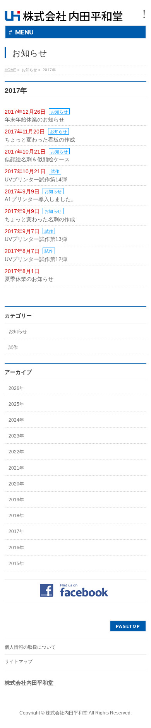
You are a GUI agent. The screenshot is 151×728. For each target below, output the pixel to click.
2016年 (16, 547)
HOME (10, 70)
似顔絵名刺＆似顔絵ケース (37, 159)
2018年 (16, 515)
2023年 (16, 436)
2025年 (16, 404)
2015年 (16, 563)
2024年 (16, 420)
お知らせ (59, 111)
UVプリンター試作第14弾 (36, 179)
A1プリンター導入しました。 (40, 199)
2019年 (16, 499)
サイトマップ (19, 661)
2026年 (16, 388)
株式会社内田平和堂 (67, 713)
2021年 (16, 468)
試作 (55, 171)
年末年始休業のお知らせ (34, 119)
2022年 (16, 452)
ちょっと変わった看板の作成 (40, 140)
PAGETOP (128, 626)
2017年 (16, 531)
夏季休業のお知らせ (29, 279)
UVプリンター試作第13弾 (36, 239)
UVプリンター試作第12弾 (36, 259)
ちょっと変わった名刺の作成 (40, 219)
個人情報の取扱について (30, 647)
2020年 (16, 484)
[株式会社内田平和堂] (64, 12)
